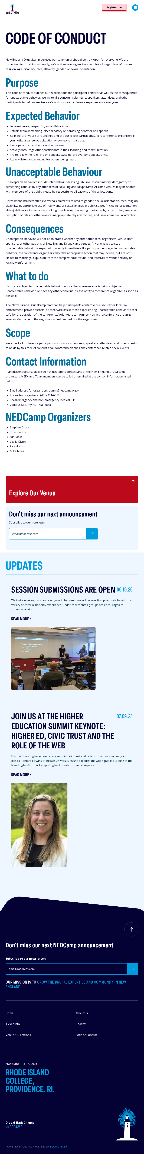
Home (10, 1013)
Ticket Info (13, 1024)
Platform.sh (58, 1146)
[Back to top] (131, 929)
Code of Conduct (86, 1035)
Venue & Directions (18, 1035)
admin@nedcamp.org (63, 390)
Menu (135, 7)
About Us (82, 1013)
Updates (81, 1024)
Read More (20, 619)
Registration (114, 7)
